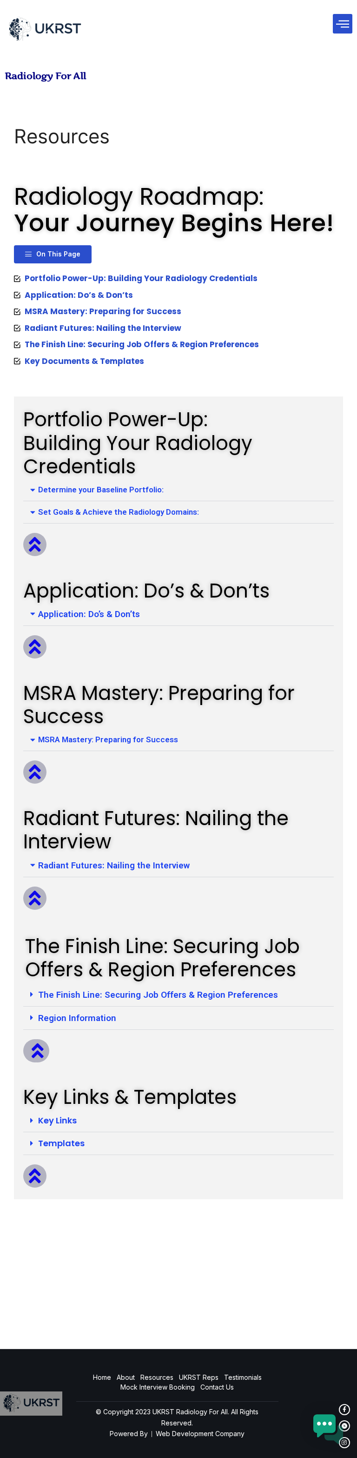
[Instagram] (344, 1442)
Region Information (77, 1018)
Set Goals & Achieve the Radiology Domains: (118, 512)
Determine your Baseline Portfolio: (101, 489)
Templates (61, 1143)
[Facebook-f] (344, 1409)
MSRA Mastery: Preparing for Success (108, 739)
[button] (342, 24)
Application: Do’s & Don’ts (89, 614)
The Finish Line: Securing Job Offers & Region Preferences (158, 994)
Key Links (57, 1120)
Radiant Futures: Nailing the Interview (114, 865)
